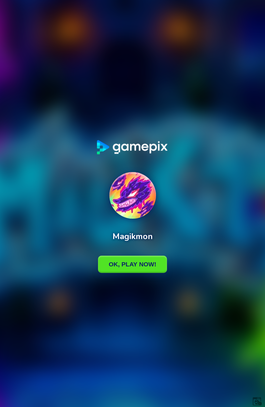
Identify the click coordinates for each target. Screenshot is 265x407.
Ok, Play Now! (132, 264)
